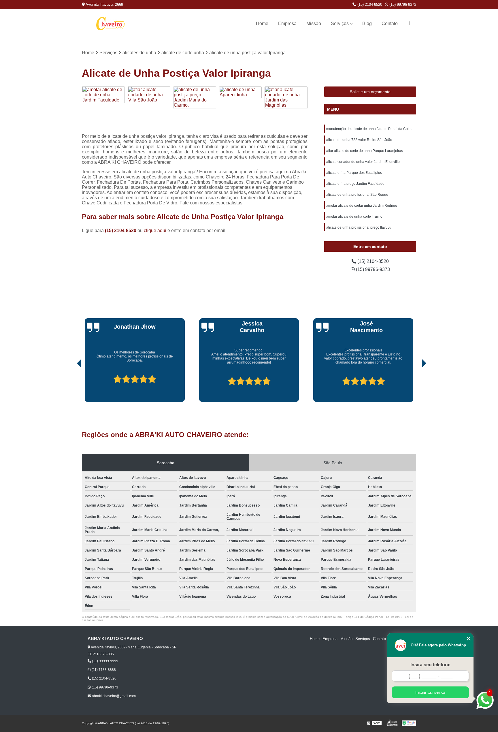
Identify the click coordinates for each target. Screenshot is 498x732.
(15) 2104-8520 (369, 4)
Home (262, 23)
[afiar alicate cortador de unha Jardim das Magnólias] (286, 107)
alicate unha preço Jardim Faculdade (355, 184)
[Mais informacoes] (409, 23)
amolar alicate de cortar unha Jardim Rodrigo (361, 206)
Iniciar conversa (430, 692)
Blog (367, 23)
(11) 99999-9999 (104, 661)
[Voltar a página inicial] (110, 23)
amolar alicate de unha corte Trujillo (354, 216)
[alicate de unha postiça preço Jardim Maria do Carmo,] (194, 107)
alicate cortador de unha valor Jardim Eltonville (363, 162)
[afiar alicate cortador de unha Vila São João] (149, 107)
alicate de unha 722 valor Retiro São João (359, 140)
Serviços (340, 23)
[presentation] (71, 385)
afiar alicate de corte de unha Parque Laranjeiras (364, 151)
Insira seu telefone (430, 664)
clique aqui (155, 230)
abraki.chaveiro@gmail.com (113, 696)
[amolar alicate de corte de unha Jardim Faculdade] (103, 107)
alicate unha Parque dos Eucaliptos (354, 173)
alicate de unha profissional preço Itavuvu (358, 227)
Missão (313, 23)
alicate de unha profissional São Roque (357, 195)
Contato (390, 23)
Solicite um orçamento (370, 91)
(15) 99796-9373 (402, 4)
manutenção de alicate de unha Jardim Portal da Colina (370, 129)
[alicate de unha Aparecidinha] (240, 107)
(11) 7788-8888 (103, 670)
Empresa (287, 23)
